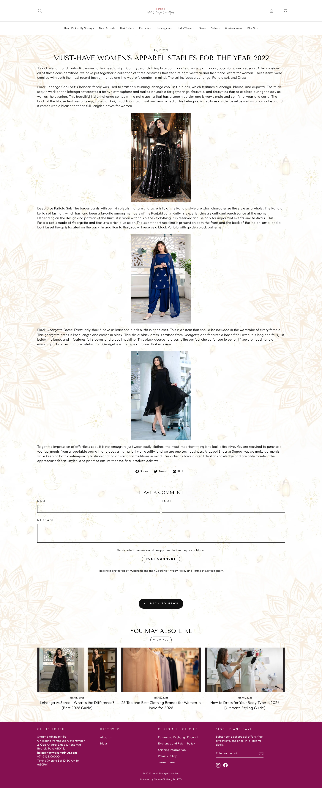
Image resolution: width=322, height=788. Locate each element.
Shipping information (172, 750)
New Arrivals (107, 28)
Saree (202, 28)
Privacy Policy (177, 570)
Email (168, 501)
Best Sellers (127, 28)
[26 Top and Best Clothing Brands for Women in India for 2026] (161, 670)
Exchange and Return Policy (176, 743)
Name (42, 501)
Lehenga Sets (165, 28)
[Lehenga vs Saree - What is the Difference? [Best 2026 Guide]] (77, 670)
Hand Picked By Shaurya (79, 28)
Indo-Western (186, 28)
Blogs (103, 743)
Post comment (161, 558)
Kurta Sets (145, 28)
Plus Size (252, 28)
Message (46, 520)
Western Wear (233, 28)
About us (106, 737)
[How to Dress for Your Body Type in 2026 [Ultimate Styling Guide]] (245, 670)
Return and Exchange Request (178, 737)
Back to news (164, 603)
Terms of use (166, 762)
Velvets (215, 28)
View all (161, 639)
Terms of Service (204, 570)
